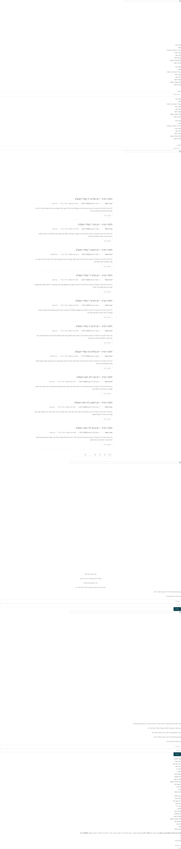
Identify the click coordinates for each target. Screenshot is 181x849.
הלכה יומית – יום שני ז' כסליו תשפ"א (95, 224)
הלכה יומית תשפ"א (73, 203)
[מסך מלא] (178, 845)
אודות (179, 48)
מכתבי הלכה (177, 58)
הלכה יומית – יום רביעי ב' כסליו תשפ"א (94, 326)
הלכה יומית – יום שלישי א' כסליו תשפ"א (93, 351)
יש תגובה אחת (54, 254)
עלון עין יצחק (177, 63)
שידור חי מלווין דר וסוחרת (174, 50)
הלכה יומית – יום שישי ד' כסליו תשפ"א (94, 275)
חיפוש (179, 91)
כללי (66, 203)
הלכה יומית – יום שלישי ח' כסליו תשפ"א (93, 199)
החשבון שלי (177, 784)
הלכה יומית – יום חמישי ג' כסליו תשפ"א (94, 300)
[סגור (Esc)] (175, 845)
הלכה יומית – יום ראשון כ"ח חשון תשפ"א (93, 402)
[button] (90, 89)
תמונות (179, 771)
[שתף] (177, 845)
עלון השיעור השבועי (175, 60)
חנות (179, 789)
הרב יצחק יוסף (177, 764)
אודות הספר (177, 792)
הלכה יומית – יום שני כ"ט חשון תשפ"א (94, 377)
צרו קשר (178, 787)
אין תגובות (54, 203)
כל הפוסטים (177, 777)
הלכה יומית (178, 53)
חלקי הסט (178, 55)
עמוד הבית (178, 45)
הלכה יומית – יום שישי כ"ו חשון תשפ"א (94, 428)
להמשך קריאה (106, 216)
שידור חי (178, 769)
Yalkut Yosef (108, 203)
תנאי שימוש (177, 759)
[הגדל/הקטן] (180, 845)
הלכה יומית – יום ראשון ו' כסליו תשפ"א (94, 250)
